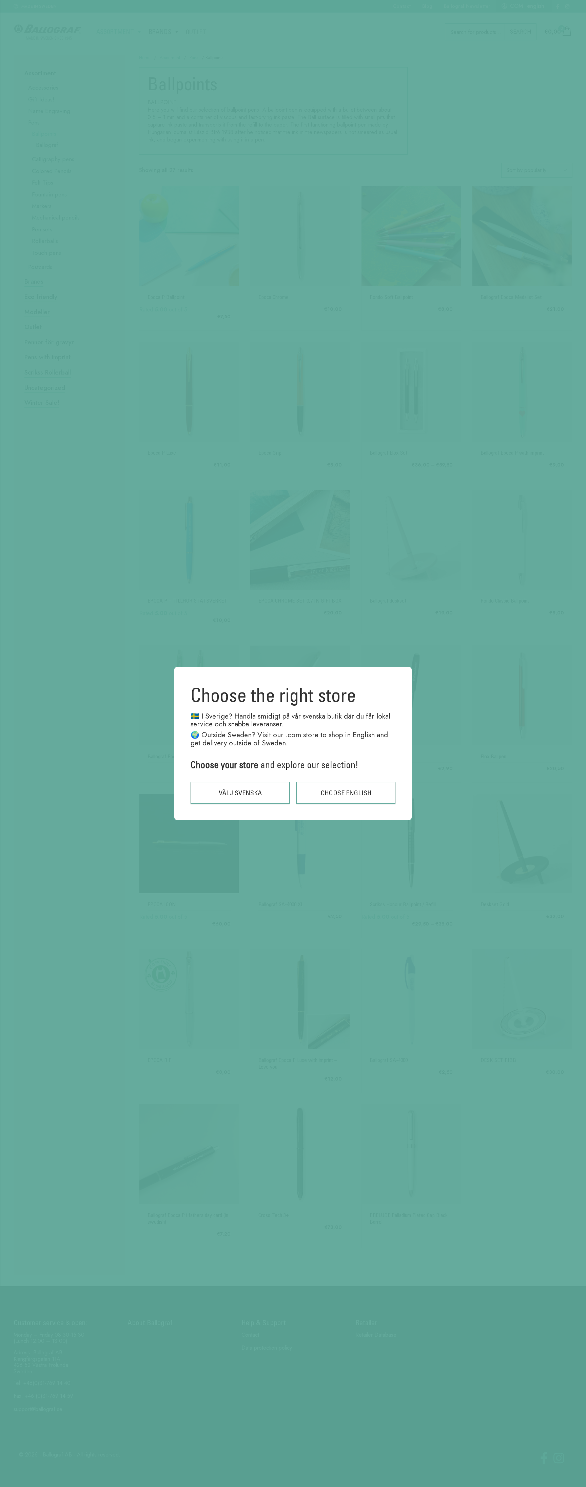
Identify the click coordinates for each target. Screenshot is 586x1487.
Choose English (346, 792)
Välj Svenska (240, 792)
